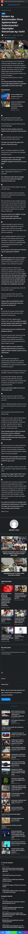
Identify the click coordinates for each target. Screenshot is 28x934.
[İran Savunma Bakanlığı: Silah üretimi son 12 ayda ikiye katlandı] (6, 764)
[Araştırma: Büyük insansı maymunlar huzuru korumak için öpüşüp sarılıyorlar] (5, 104)
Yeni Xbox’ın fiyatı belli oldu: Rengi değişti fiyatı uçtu (18, 780)
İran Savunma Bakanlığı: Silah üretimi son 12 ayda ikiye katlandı (18, 763)
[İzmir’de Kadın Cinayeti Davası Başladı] (6, 795)
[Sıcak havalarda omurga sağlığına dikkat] (7, 613)
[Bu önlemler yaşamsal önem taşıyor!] (21, 630)
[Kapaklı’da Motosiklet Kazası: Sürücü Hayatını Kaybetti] (6, 851)
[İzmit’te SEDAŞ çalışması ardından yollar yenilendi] (6, 750)
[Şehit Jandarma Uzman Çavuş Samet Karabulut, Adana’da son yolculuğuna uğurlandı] (6, 713)
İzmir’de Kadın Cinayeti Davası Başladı (17, 794)
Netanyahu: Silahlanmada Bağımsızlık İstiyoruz (18, 801)
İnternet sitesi (4, 684)
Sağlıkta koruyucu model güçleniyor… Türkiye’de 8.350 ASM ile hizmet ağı (7, 637)
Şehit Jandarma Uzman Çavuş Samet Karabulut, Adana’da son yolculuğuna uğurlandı (18, 713)
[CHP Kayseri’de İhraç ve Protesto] (6, 722)
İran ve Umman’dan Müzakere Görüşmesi (17, 808)
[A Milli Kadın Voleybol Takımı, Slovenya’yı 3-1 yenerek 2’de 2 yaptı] (6, 742)
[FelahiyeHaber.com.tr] (14, 5)
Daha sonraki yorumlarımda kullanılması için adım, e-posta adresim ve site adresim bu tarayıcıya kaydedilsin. (13, 693)
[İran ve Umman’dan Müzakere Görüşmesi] (6, 809)
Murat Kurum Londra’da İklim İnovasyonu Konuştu (18, 842)
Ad (2, 672)
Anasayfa (5, 10)
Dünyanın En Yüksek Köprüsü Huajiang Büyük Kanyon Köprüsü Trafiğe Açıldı (18, 772)
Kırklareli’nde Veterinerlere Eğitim (11, 814)
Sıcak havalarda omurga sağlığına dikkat (6, 619)
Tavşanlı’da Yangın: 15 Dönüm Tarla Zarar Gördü (18, 733)
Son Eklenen (14, 706)
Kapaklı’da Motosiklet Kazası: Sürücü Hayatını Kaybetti (18, 850)
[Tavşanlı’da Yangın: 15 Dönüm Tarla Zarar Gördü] (6, 735)
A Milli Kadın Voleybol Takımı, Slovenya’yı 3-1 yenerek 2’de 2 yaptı (17, 741)
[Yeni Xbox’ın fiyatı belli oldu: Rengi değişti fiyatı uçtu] (6, 780)
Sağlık (9, 10)
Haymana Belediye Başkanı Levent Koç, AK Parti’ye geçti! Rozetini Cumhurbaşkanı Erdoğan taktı (18, 834)
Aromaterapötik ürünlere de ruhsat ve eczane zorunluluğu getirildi (21, 596)
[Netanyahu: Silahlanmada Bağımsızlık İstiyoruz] (6, 802)
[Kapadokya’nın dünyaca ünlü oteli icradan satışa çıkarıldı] (6, 756)
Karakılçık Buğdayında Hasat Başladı (17, 819)
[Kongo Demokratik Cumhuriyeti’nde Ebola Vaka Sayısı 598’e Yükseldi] (21, 613)
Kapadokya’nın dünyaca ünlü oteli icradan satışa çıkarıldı (18, 756)
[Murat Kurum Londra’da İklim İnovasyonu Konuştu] (6, 844)
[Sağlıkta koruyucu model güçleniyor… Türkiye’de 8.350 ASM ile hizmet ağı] (7, 630)
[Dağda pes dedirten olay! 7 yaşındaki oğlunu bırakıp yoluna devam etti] (6, 788)
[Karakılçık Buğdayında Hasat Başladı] (6, 820)
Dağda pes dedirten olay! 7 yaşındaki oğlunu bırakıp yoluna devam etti (18, 787)
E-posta (3, 678)
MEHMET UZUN (7, 35)
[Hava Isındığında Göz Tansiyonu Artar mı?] (5, 96)
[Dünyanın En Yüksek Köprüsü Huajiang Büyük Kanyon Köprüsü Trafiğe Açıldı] (6, 771)
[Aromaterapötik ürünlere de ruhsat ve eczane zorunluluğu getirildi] (21, 588)
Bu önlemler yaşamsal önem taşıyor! (19, 636)
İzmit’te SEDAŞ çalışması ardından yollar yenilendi (18, 748)
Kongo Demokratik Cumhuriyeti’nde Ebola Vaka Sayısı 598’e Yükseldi (20, 620)
